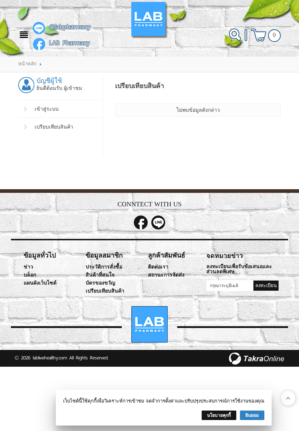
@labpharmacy (69, 27)
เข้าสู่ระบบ (47, 109)
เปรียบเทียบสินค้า (54, 127)
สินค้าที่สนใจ (100, 275)
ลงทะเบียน (266, 285)
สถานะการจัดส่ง (166, 275)
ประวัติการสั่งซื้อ (104, 267)
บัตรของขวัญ (100, 283)
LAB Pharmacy (69, 43)
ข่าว (28, 267)
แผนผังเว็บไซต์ (40, 283)
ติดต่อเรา (158, 267)
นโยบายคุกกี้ (219, 415)
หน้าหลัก (27, 63)
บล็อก (30, 275)
